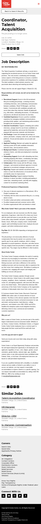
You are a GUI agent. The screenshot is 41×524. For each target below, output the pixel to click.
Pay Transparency (8, 483)
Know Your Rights (8, 481)
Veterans (5, 476)
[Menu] (38, 4)
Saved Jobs (6, 449)
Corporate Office (8, 463)
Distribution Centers (9, 465)
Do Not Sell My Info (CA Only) (10, 513)
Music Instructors (8, 467)
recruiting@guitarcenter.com (11, 376)
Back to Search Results (14, 11)
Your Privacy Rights (7, 516)
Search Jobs (6, 447)
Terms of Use (5, 514)
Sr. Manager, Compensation (17, 425)
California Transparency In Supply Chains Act (15, 520)
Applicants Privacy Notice (11, 451)
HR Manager (8, 407)
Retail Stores (6, 471)
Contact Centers (8, 461)
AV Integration (7, 459)
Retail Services (7, 469)
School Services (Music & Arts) (13, 473)
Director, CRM (9, 416)
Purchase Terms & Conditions (10, 518)
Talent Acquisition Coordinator (18, 398)
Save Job (20, 55)
